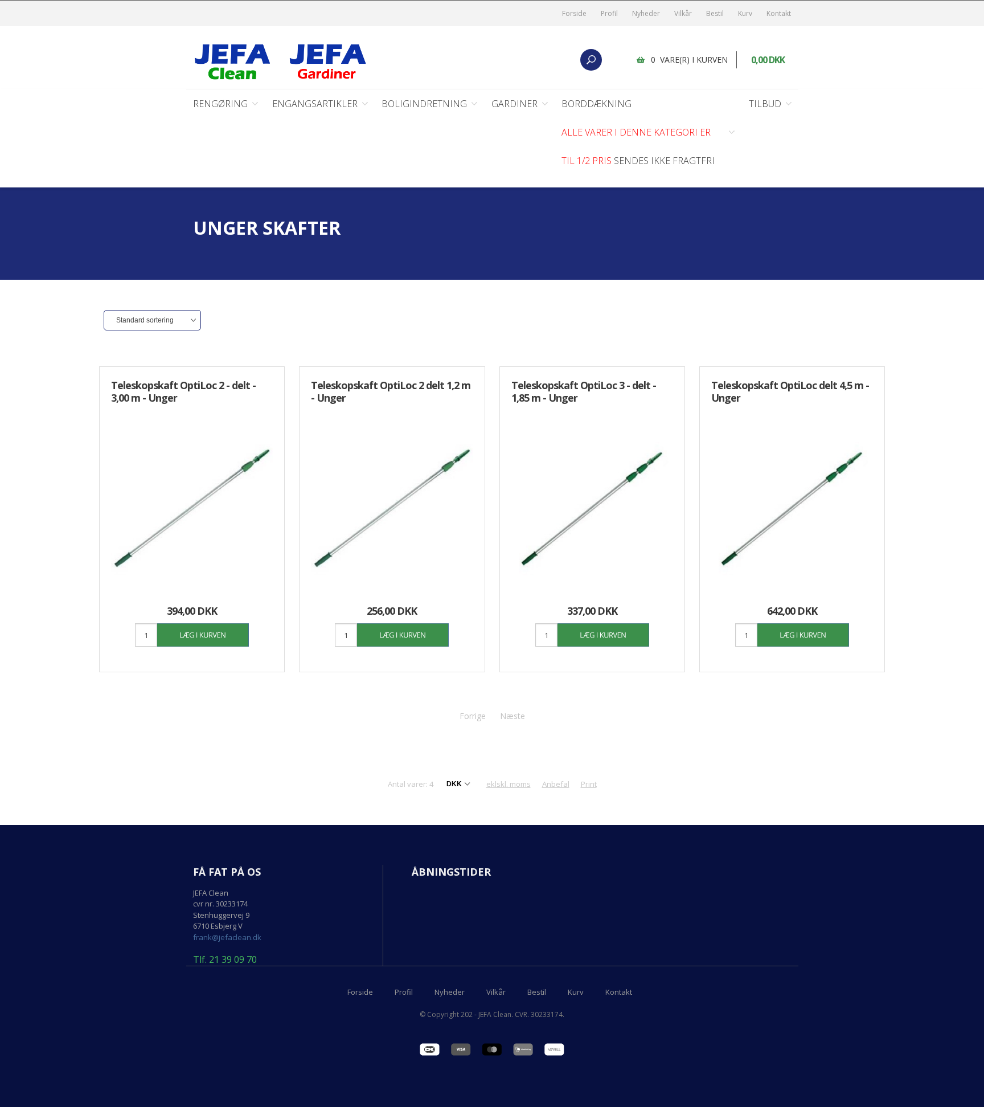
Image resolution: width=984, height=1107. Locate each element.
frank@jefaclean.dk (227, 937)
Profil (609, 13)
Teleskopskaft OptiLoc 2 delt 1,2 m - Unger (390, 391)
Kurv (745, 13)
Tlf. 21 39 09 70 (225, 960)
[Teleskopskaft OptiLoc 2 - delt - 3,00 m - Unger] (192, 508)
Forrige (473, 715)
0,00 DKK (768, 60)
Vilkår (683, 13)
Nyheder (646, 13)
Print (589, 784)
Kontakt (778, 13)
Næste (512, 715)
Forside (574, 13)
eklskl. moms (508, 784)
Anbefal (555, 784)
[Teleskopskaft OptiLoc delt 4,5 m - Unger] (792, 508)
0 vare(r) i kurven (689, 59)
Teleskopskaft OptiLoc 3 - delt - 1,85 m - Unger (583, 391)
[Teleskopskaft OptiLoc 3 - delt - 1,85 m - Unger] (592, 508)
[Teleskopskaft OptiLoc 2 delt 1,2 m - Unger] (392, 508)
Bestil (715, 13)
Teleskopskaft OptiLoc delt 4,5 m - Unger (790, 391)
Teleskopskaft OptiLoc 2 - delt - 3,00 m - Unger (183, 391)
